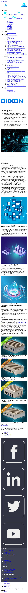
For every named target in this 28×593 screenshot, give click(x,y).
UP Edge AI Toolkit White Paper (14, 82)
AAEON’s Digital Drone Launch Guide (16, 86)
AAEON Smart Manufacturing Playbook (16, 77)
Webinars (6, 552)
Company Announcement (13, 67)
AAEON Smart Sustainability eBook (15, 79)
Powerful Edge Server (12, 35)
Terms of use (7, 583)
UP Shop (10, 18)
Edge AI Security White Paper (14, 80)
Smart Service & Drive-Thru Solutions (16, 46)
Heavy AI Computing (9, 570)
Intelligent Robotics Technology (14, 43)
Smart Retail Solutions (12, 42)
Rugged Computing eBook (13, 75)
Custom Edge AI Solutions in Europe (15, 60)
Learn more (6, 432)
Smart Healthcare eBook (12, 73)
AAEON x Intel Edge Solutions (14, 57)
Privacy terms (7, 585)
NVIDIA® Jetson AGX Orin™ (14, 63)
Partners (5, 87)
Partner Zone (19, 18)
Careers (5, 581)
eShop (22, 14)
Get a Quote (4, 591)
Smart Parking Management (13, 49)
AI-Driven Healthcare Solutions (14, 41)
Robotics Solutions (11, 84)
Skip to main (4, 1)
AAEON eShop (7, 561)
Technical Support (8, 579)
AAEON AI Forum (12, 14)
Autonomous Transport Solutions (14, 50)
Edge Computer (10, 38)
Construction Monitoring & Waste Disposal (17, 54)
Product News (10, 65)
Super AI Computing (8, 572)
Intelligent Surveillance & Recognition (16, 48)
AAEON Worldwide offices (10, 578)
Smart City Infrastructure (12, 45)
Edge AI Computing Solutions (14, 52)
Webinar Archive (11, 68)
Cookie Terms (7, 586)
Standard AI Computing (9, 569)
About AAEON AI (11, 33)
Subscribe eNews (11, 91)
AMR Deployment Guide (13, 83)
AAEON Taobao (8, 564)
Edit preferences (7, 434)
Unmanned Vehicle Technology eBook (16, 76)
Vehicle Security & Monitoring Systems (16, 53)
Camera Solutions (11, 61)
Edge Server (9, 37)
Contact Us (6, 560)
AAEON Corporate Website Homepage (13, 577)
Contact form (10, 90)
